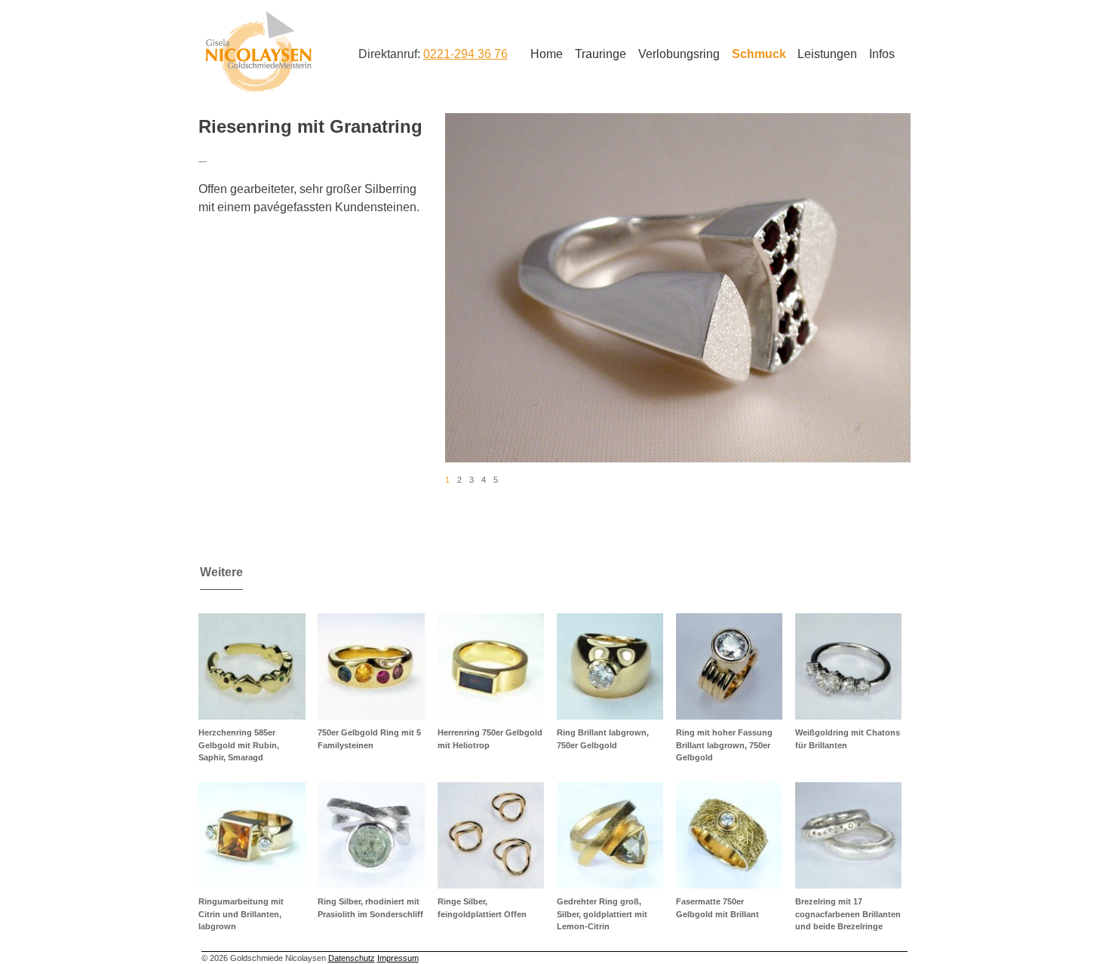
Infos (882, 54)
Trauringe (600, 54)
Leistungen (827, 54)
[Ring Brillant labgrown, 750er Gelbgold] (610, 666)
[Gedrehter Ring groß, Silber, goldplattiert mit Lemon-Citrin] (610, 835)
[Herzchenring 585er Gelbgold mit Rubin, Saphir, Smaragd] (251, 666)
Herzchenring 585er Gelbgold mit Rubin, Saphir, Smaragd (238, 745)
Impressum (398, 957)
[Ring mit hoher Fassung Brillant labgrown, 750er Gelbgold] (729, 666)
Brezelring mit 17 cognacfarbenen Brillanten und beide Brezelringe (848, 914)
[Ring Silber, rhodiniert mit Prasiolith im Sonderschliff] (371, 835)
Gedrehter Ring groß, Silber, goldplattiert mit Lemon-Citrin (602, 914)
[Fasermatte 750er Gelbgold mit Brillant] (729, 835)
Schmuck (759, 54)
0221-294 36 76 (465, 54)
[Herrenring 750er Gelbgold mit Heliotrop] (491, 666)
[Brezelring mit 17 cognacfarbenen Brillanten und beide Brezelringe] (848, 835)
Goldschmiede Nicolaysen (258, 52)
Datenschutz (351, 957)
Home (546, 54)
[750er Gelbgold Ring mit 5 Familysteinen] (371, 666)
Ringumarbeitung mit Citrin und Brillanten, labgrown (241, 914)
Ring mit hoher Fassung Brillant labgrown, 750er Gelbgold (724, 745)
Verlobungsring (679, 54)
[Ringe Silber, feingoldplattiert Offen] (491, 835)
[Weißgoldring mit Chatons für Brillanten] (848, 666)
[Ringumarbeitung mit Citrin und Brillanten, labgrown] (251, 835)
